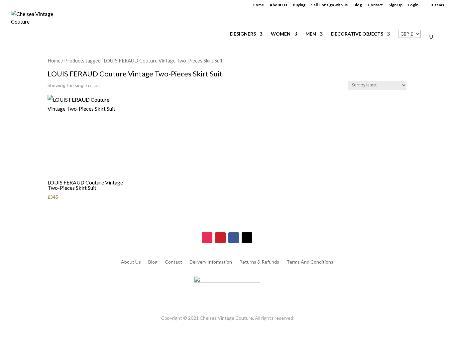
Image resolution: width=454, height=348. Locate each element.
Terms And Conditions (309, 262)
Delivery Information (210, 262)
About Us (278, 5)
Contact (375, 5)
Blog (357, 5)
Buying (299, 5)
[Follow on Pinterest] (220, 237)
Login (413, 5)
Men (310, 34)
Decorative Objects (357, 34)
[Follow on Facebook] (233, 237)
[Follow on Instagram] (207, 237)
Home (258, 5)
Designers (243, 34)
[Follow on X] (247, 237)
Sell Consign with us (329, 5)
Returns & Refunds (259, 262)
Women (280, 34)
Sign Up (395, 5)
